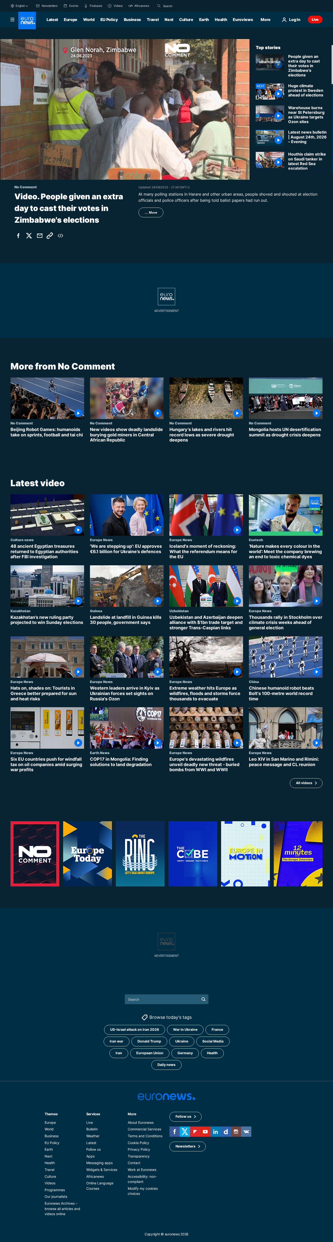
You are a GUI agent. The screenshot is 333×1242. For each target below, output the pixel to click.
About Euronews (141, 1122)
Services (93, 1114)
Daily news (166, 1065)
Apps (90, 1156)
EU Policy (109, 19)
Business (132, 19)
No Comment (21, 423)
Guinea (96, 611)
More (132, 1114)
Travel (153, 19)
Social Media (213, 1041)
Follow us (93, 1149)
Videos (50, 1183)
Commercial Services (144, 1129)
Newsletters (186, 1146)
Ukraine (181, 1041)
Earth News (99, 753)
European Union (149, 1053)
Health (221, 19)
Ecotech (256, 540)
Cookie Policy (138, 1142)
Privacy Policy (139, 1149)
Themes (51, 1114)
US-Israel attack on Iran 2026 (134, 1029)
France (217, 1029)
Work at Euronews (142, 1170)
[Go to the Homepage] (27, 20)
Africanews (95, 1176)
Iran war (116, 1041)
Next (169, 19)
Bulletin (92, 1129)
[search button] (159, 6)
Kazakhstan (20, 611)
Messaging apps (99, 1163)
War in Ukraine (185, 1029)
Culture (186, 19)
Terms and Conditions (145, 1136)
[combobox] (183, 6)
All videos (304, 783)
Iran (119, 1053)
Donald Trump (149, 1041)
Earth (204, 19)
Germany (185, 1053)
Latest (52, 19)
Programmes (55, 1190)
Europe (70, 19)
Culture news (22, 540)
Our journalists (56, 1196)
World (88, 19)
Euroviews (243, 19)
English (20, 6)
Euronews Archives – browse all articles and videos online (62, 1208)
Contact (134, 1163)
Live (315, 19)
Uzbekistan (179, 611)
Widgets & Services (101, 1170)
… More (151, 212)
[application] (125, 109)
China (254, 682)
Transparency (139, 1156)
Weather (92, 1136)
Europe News (101, 540)
